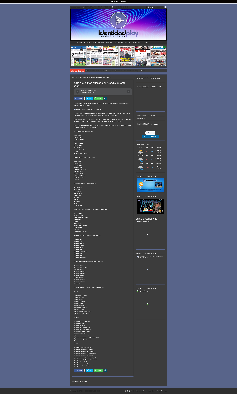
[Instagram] (146, 7)
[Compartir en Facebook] (78, 98)
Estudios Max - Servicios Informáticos (157, 391)
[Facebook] (145, 7)
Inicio (75, 77)
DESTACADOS (100, 42)
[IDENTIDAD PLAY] (118, 25)
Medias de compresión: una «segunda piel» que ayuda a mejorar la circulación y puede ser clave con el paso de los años (115, 70)
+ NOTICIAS (89, 42)
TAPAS (80, 42)
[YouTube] (150, 7)
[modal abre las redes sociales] (105, 98)
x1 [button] (128, 92)
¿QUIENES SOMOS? (136, 42)
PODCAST (110, 42)
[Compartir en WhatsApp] (98, 98)
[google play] (154, 7)
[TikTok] (148, 7)
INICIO (73, 42)
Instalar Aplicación (119, 1)
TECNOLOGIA (81, 77)
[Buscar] (165, 7)
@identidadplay (141, 118)
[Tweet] (89, 98)
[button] (164, 56)
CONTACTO (148, 42)
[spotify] (152, 7)
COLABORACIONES (122, 42)
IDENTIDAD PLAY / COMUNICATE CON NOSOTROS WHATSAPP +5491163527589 (106, 7)
